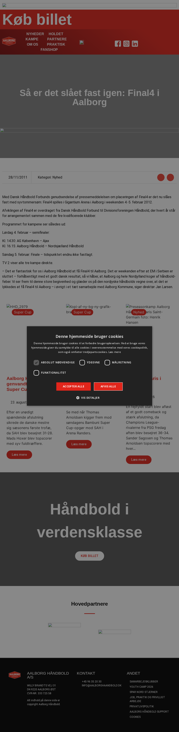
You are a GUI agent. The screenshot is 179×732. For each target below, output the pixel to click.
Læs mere (114, 352)
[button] (89, 397)
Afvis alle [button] (108, 386)
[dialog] (89, 366)
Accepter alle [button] (73, 386)
